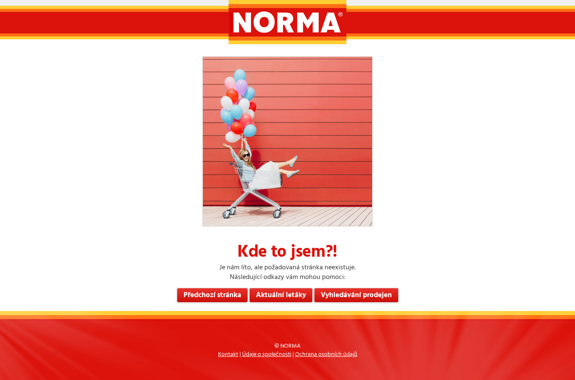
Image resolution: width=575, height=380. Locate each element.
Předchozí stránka (212, 295)
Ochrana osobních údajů (326, 354)
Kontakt (228, 354)
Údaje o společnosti (266, 354)
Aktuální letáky (281, 295)
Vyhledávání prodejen (356, 295)
